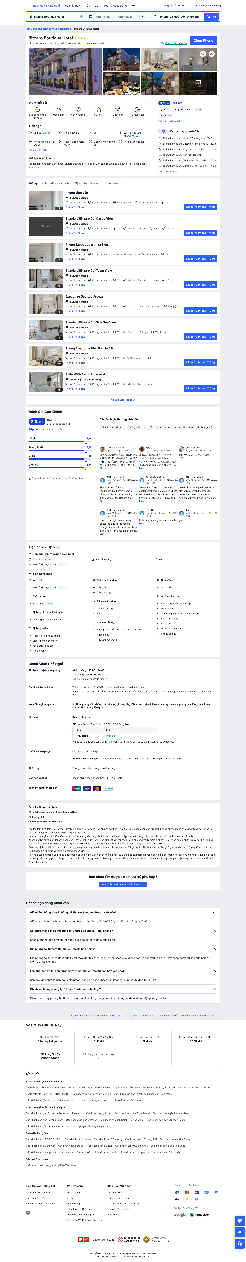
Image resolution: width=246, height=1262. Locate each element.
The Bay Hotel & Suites (54, 1087)
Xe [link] (96, 5)
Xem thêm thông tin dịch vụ (41, 1203)
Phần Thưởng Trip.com (120, 1198)
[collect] (240, 1221)
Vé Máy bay (72, 5)
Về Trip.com (73, 1192)
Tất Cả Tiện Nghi (38, 149)
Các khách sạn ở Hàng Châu (41, 1152)
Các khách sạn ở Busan (100, 1145)
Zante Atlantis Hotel (36, 1093)
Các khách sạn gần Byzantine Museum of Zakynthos (143, 1093)
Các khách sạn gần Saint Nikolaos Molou (122, 1119)
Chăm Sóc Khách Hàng (38, 1192)
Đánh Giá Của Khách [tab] (55, 183)
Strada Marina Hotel (199, 1087)
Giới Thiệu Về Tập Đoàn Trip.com (84, 1220)
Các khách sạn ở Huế (104, 1152)
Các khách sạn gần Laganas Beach (91, 1100)
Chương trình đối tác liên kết (123, 1203)
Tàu (87, 5)
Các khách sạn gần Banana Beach (44, 1119)
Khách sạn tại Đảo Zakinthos (174, 1015)
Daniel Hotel (32, 1087)
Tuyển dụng (73, 1203)
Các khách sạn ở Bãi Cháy (166, 1152)
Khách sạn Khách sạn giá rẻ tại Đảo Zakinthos (51, 1165)
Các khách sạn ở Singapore (134, 1152)
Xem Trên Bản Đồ (167, 171)
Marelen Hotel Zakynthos (156, 1087)
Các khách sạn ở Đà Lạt (71, 1145)
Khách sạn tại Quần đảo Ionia (139, 1015)
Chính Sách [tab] (112, 183)
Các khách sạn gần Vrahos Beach (44, 1126)
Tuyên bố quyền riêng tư (80, 1214)
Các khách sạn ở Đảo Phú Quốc (168, 1145)
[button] (134, 5)
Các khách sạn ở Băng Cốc (41, 1145)
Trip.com (74, 1015)
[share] (240, 1232)
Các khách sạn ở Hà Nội (78, 1139)
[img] (65, 71)
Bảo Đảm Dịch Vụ (35, 1198)
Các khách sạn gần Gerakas (128, 1100)
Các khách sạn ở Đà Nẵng (108, 1139)
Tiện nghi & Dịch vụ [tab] (86, 183)
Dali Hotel (135, 1087)
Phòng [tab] (33, 183)
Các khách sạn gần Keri (99, 1113)
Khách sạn (87, 1015)
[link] (174, 5)
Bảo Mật (112, 1214)
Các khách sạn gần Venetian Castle (92, 1093)
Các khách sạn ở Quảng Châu (131, 1145)
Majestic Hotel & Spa (80, 1087)
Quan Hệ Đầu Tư (117, 1192)
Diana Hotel (179, 1087)
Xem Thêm (34, 167)
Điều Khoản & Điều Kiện (79, 1209)
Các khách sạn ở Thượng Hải (141, 1139)
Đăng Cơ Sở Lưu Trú (119, 1209)
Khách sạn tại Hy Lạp (108, 1015)
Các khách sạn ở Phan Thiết (75, 1152)
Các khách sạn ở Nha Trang (174, 1139)
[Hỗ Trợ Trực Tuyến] (240, 1244)
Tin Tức (71, 1198)
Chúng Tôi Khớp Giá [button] (176, 43)
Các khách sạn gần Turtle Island (132, 1113)
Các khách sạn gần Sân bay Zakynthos (47, 1100)
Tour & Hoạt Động (115, 5)
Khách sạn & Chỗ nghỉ (45, 5)
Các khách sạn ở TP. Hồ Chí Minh (44, 1139)
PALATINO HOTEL (60, 1093)
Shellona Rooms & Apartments (111, 1087)
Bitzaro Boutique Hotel (51, 37)
